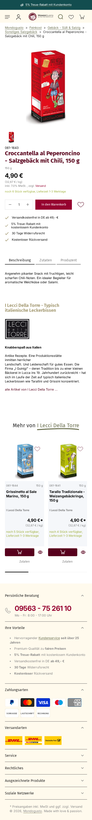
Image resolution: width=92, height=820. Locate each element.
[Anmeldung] (18, 17)
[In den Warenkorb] (19, 552)
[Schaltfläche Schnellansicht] (40, 552)
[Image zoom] (46, 87)
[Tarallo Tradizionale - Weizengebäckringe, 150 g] (67, 461)
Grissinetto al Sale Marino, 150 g (21, 493)
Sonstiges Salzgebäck (21, 32)
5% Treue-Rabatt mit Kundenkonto (49, 4)
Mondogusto (14, 28)
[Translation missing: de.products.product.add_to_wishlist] (71, 17)
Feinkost (35, 28)
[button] (53, 205)
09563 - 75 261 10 (43, 608)
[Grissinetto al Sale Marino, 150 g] (24, 461)
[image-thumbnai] (11, 137)
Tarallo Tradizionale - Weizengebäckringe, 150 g (67, 495)
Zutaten (24, 561)
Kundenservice (49, 638)
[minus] (10, 204)
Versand (40, 186)
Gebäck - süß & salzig (64, 28)
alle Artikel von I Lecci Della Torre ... (31, 389)
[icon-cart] (81, 17)
